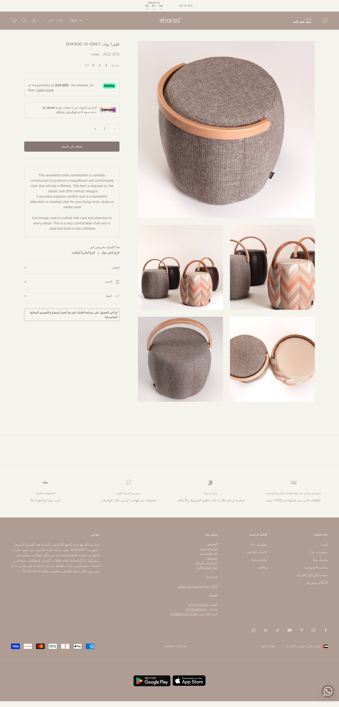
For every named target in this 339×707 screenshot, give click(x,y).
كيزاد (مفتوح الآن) (207, 567)
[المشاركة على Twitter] (100, 65)
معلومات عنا (319, 552)
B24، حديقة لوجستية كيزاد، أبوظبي (197, 586)
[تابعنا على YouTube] (289, 630)
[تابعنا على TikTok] (277, 630)
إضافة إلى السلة (72, 146)
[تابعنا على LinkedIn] (265, 630)
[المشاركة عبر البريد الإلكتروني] (87, 65)
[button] (76, 20)
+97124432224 (198, 604)
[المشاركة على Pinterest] (93, 65)
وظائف (262, 567)
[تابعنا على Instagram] (313, 630)
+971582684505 (196, 609)
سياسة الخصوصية (316, 567)
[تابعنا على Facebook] (325, 630)
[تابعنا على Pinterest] (301, 630)
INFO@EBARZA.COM (183, 614)
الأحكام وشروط (317, 582)
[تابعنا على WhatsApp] (253, 630)
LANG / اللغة (55, 20)
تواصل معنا (320, 560)
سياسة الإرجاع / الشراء (312, 575)
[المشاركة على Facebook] (106, 65)
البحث (324, 544)
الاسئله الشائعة (257, 552)
